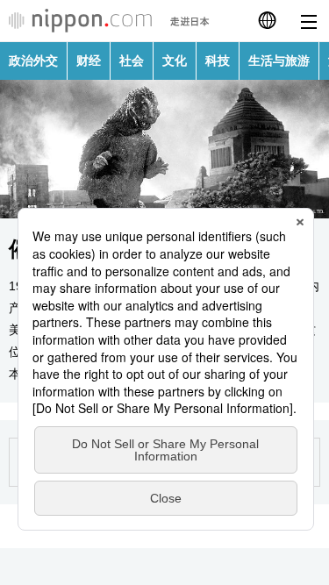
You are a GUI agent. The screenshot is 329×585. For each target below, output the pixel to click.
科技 (217, 61)
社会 (131, 61)
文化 (174, 61)
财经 (88, 61)
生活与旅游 (279, 61)
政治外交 (33, 61)
